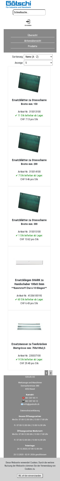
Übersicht (32, 35)
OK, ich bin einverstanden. (30, 475)
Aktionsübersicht (32, 40)
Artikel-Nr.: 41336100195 (29, 290)
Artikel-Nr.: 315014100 (29, 168)
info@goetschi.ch (31, 404)
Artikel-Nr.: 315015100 (29, 228)
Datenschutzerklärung (30, 410)
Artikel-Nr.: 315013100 (29, 108)
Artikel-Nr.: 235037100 (29, 352)
